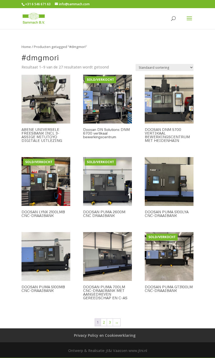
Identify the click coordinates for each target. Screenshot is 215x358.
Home (26, 46)
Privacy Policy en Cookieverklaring (105, 335)
